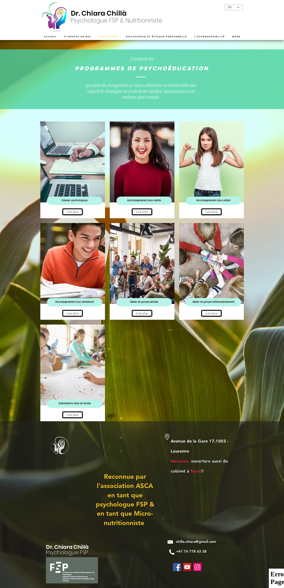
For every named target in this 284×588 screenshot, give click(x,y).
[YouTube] (187, 567)
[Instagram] (197, 567)
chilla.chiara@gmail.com (196, 541)
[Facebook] (177, 567)
